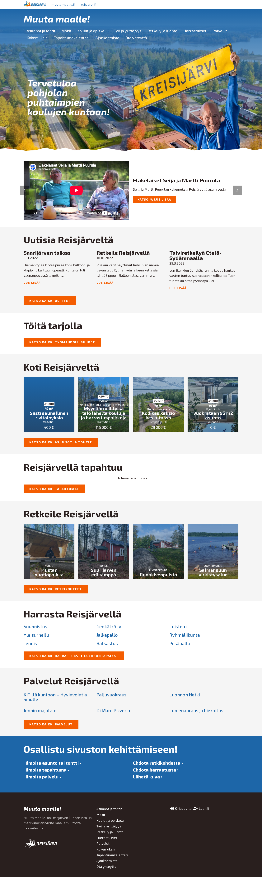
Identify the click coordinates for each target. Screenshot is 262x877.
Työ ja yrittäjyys (127, 30)
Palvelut (220, 30)
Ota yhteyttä (136, 37)
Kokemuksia (37, 37)
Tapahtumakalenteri (71, 37)
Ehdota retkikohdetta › (158, 763)
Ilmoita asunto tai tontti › (53, 763)
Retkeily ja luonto (162, 30)
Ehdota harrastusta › (155, 769)
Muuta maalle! (57, 18)
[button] (24, 190)
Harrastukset (194, 30)
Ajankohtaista (107, 37)
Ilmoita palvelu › (43, 776)
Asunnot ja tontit (41, 30)
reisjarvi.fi (88, 4)
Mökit (66, 30)
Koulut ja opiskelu (92, 30)
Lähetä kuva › (147, 776)
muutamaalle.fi (63, 4)
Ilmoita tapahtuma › (47, 769)
